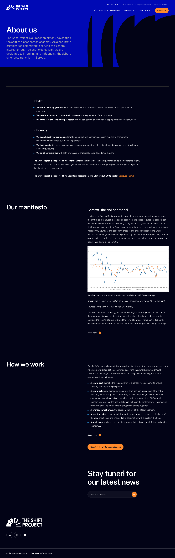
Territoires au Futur (161, 4)
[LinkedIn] (107, 4)
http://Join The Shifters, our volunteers (105, 447)
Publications (115, 10)
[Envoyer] (134, 494)
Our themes (127, 10)
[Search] (95, 10)
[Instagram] (112, 4)
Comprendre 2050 (143, 4)
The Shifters (128, 4)
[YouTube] (116, 4)
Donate (140, 10)
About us (102, 10)
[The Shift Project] (17, 7)
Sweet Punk (47, 553)
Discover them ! (126, 176)
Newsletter (161, 10)
